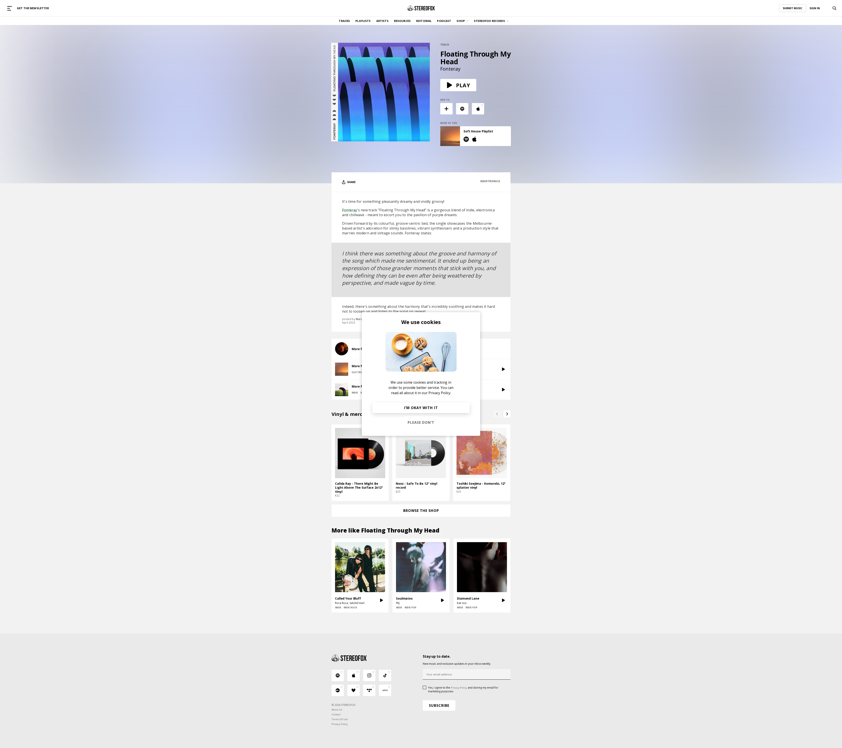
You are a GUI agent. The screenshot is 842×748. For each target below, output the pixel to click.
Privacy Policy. (439, 392)
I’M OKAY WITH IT (421, 407)
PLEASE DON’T (421, 422)
